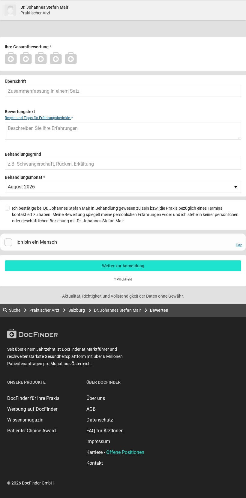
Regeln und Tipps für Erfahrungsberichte (38, 118)
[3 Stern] (42, 58)
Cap (239, 245)
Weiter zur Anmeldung (123, 265)
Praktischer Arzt (44, 310)
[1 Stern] (12, 58)
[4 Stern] (57, 58)
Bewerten (159, 310)
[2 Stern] (27, 58)
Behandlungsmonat (23, 177)
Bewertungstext (20, 111)
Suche (14, 310)
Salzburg (76, 310)
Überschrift (15, 81)
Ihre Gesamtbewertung (27, 46)
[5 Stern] (72, 58)
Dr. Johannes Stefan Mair (117, 310)
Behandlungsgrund (23, 154)
